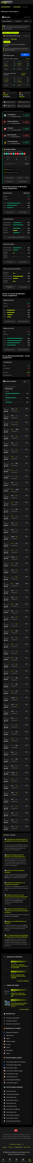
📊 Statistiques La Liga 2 (9, 102)
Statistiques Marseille (11, 1094)
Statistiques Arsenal (11, 1118)
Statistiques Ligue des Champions (16, 1062)
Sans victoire (9, 181)
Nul (27, 177)
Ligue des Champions (12, 1032)
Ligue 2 (8, 1053)
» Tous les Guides (24, 1009)
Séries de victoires (10, 177)
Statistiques (17, 6)
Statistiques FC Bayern (11, 1115)
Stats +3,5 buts (23, 262)
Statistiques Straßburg (12, 1109)
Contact (10, 1147)
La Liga (8, 1044)
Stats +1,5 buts (10, 262)
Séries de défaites (23, 181)
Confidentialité (18, 1147)
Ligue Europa (10, 1035)
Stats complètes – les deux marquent (16, 237)
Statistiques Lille (10, 1103)
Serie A (8, 1047)
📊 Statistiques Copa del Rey (9, 106)
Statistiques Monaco (11, 1100)
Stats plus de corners (9, 321)
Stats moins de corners (23, 321)
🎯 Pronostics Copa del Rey (24, 106)
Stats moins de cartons (23, 349)
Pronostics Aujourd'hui (12, 1018)
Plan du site (27, 1147)
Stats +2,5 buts (10, 212)
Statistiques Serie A (12, 1077)
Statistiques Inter (10, 1112)
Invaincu (20, 177)
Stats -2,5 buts (23, 212)
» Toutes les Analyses (22, 981)
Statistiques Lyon (10, 1097)
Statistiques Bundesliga (13, 1080)
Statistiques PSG (10, 1091)
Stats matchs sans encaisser (10, 287)
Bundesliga (9, 1050)
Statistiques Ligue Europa (13, 1065)
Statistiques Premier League (14, 1071)
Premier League (10, 1041)
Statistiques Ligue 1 (12, 1068)
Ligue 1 (8, 1038)
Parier (25, 54)
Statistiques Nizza (10, 1106)
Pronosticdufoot (6, 6)
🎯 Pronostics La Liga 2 (24, 102)
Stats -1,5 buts (23, 287)
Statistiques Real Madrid (12, 1121)
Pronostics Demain (11, 1021)
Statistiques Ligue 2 (12, 1082)
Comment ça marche (15, 1144)
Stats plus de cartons (9, 349)
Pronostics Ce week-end (13, 1024)
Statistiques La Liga (12, 1074)
